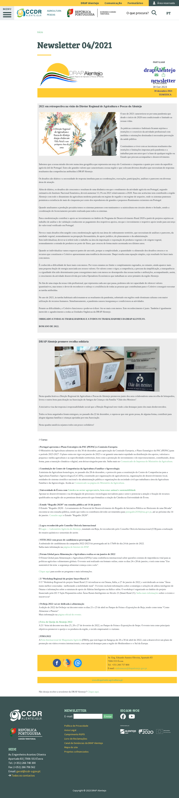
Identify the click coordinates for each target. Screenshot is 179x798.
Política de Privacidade (76, 725)
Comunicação (113, 3)
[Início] (29, 13)
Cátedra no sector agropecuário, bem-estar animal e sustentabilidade (102, 490)
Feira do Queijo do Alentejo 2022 (56, 622)
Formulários (135, 3)
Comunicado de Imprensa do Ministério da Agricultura (146, 461)
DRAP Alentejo (90, 3)
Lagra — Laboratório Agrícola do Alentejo (61, 529)
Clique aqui (44, 571)
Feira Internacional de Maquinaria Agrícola (61, 640)
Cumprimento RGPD (74, 734)
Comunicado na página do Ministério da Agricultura (99, 483)
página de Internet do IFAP (75, 547)
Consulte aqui (56, 515)
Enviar (108, 716)
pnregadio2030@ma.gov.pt (139, 511)
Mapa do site (71, 747)
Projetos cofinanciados (76, 751)
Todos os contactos (23, 775)
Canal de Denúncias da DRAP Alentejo (83, 743)
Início (40, 32)
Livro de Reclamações (75, 738)
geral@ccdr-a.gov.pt (28, 771)
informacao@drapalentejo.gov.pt (131, 668)
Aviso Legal (70, 730)
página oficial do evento (69, 614)
